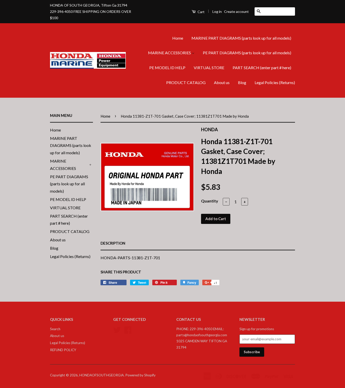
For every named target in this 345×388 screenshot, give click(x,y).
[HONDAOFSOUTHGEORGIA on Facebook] (128, 329)
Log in (217, 11)
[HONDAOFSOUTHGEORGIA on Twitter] (117, 329)
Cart (201, 12)
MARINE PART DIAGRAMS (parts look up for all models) (241, 38)
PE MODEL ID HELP (167, 67)
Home (177, 38)
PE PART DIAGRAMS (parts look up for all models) (247, 52)
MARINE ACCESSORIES (170, 52)
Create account (236, 11)
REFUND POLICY (63, 350)
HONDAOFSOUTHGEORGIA (101, 375)
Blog (242, 82)
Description (113, 243)
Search (55, 329)
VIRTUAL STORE (209, 67)
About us (222, 82)
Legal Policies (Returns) (275, 82)
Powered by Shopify (140, 375)
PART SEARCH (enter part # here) (262, 67)
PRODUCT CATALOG (186, 82)
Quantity (209, 200)
